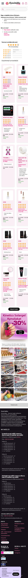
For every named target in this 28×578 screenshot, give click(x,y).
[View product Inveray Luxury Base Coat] (8, 200)
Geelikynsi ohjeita (19, 523)
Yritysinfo (3, 538)
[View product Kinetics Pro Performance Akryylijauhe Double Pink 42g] (8, 277)
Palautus (3, 529)
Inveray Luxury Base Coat (7, 209)
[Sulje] (2, 9)
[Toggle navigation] (3, 3)
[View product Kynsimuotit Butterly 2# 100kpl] (8, 156)
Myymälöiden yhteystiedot (4, 524)
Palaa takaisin (7, 30)
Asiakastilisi (6, 35)
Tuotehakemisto (5, 535)
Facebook (17, 550)
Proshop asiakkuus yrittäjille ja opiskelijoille (19, 529)
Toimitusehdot (5, 527)
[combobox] (14, 9)
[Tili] (23, 3)
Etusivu (6, 33)
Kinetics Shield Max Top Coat (7, 248)
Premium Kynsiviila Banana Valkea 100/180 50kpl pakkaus (7, 86)
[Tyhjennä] (25, 9)
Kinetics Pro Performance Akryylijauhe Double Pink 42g (7, 289)
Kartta (18, 437)
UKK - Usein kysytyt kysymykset (6, 532)
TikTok (16, 548)
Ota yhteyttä (5, 542)
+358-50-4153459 (9, 439)
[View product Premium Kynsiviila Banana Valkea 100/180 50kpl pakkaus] (8, 75)
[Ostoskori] (26, 3)
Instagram (17, 553)
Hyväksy (15, 574)
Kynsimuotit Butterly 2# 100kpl (8, 160)
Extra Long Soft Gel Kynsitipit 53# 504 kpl (8, 125)
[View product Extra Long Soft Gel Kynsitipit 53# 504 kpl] (8, 116)
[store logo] (14, 3)
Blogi (16, 525)
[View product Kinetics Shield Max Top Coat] (8, 239)
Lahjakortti (4, 540)
